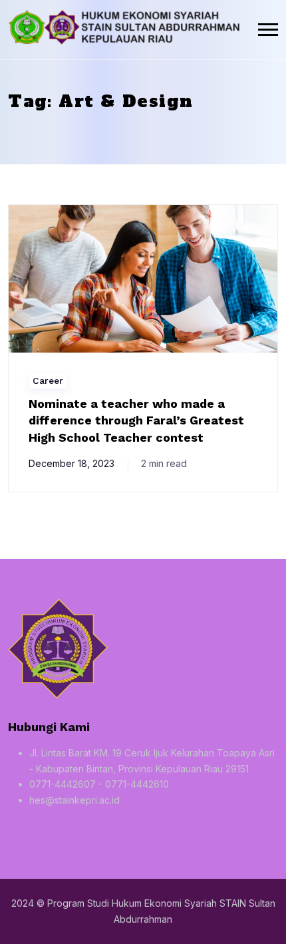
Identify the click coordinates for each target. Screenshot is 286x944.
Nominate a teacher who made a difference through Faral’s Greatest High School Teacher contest (136, 420)
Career (48, 380)
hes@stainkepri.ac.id (74, 800)
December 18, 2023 (71, 463)
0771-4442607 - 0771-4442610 (99, 784)
